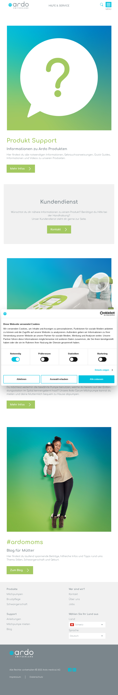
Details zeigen (102, 370)
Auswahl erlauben (59, 379)
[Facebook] (70, 670)
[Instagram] (74, 670)
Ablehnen (21, 379)
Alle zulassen (96, 379)
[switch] (44, 359)
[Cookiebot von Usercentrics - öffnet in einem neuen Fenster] (102, 313)
